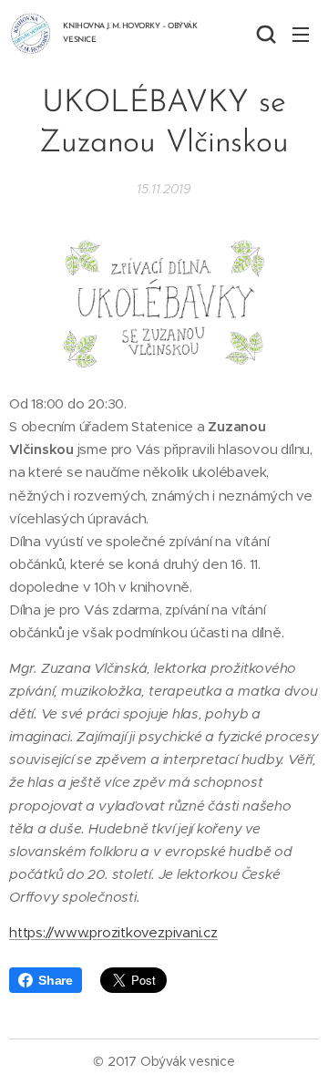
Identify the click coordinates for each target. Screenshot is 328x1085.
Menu (300, 34)
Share (55, 980)
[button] (264, 34)
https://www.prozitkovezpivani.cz (113, 932)
